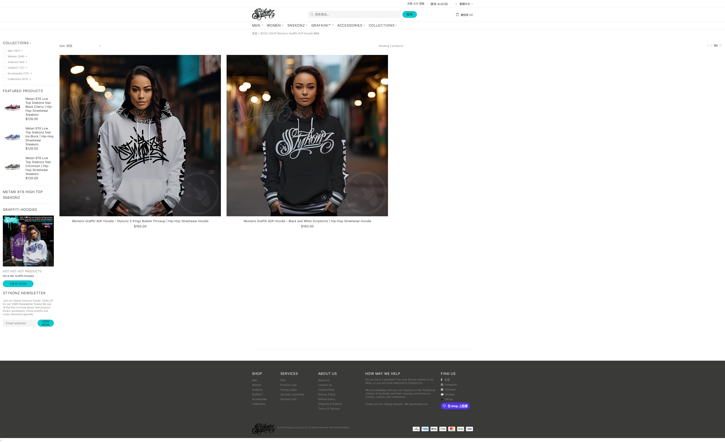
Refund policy (326, 399)
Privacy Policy (327, 394)
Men (254, 380)
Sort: (62, 45)
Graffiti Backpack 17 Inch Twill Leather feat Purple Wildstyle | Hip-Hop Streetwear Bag (32, 423)
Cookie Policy (326, 389)
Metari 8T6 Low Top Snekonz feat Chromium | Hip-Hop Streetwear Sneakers (38, 166)
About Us (323, 380)
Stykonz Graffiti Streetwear (263, 14)
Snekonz (257, 389)
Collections (258, 403)
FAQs (368, 382)
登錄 (421, 3)
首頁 (254, 33)
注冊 (409, 3)
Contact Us (325, 385)
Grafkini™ (257, 394)
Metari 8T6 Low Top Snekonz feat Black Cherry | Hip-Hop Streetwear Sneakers (39, 106)
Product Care (288, 385)
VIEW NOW (18, 284)
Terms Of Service (328, 408)
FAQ (282, 380)
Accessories (259, 399)
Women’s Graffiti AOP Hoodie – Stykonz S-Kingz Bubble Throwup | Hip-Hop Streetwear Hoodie (140, 221)
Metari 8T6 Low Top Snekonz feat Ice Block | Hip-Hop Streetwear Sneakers (39, 136)
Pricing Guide (288, 389)
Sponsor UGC (288, 399)
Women (256, 385)
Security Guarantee (292, 394)
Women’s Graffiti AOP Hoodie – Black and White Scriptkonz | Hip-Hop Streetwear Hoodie (307, 221)
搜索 (409, 14)
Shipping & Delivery (330, 403)
